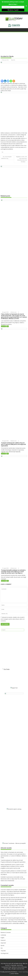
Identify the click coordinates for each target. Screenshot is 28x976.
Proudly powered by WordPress (8, 971)
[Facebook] (2, 81)
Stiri (2, 152)
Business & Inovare (6, 932)
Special (2, 945)
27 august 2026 (5, 568)
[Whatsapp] (11, 81)
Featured (3, 940)
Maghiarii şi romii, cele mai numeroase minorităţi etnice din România (21, 159)
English (2, 937)
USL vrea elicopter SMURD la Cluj (6, 157)
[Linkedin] (5, 81)
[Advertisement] (14, 42)
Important (3, 326)
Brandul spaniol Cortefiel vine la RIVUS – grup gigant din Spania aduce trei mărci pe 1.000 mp (14, 913)
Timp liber (3, 950)
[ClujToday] (2, 30)
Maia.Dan (13, 60)
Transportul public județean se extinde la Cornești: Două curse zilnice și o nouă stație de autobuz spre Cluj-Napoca (14, 872)
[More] (13, 81)
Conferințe (3, 935)
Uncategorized (4, 953)
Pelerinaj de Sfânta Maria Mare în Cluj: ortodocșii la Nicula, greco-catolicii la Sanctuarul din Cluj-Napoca (13, 893)
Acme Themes (15, 973)
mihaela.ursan (13, 312)
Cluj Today (6, 669)
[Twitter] (8, 81)
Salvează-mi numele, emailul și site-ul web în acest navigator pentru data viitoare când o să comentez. (12, 619)
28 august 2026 (5, 312)
